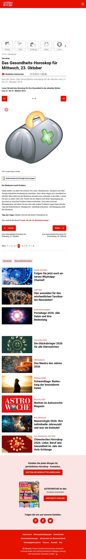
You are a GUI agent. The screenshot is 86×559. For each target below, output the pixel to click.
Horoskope (12, 54)
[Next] (64, 46)
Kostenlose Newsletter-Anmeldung (43, 472)
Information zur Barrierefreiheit (52, 538)
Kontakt (54, 542)
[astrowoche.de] (8, 4)
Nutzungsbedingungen (43, 534)
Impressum (27, 534)
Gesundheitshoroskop (23, 261)
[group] (33, 46)
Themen (45, 542)
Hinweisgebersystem (32, 542)
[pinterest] (35, 521)
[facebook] (43, 521)
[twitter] (50, 521)
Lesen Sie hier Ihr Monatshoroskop (34, 220)
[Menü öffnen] (83, 4)
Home (4, 54)
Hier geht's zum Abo (55, 498)
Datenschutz (58, 534)
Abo (60, 542)
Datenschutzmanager (29, 538)
